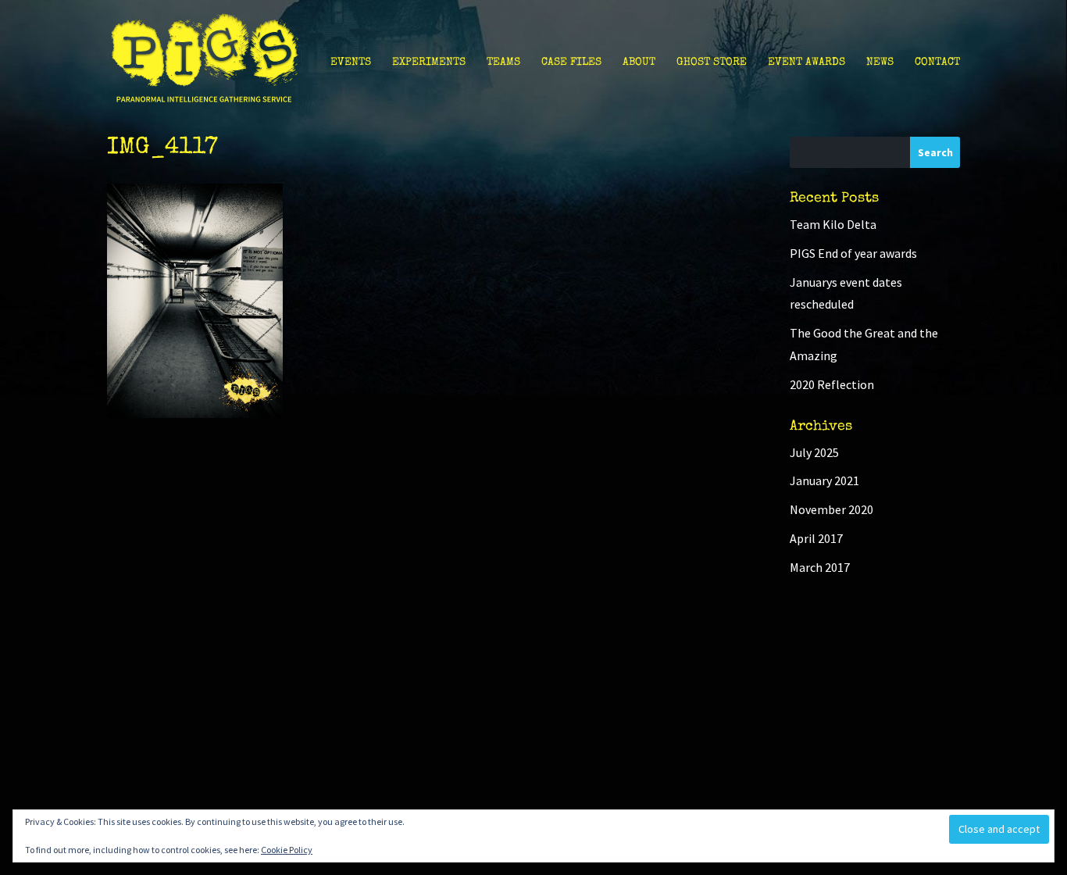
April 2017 (816, 538)
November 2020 (831, 509)
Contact (937, 62)
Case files (571, 62)
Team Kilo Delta (833, 224)
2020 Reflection (832, 384)
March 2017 (820, 567)
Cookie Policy (286, 849)
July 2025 (814, 452)
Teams (503, 62)
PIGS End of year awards (853, 253)
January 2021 (824, 480)
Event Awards (806, 62)
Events (350, 62)
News (880, 62)
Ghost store (711, 62)
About (639, 62)
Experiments (429, 62)
